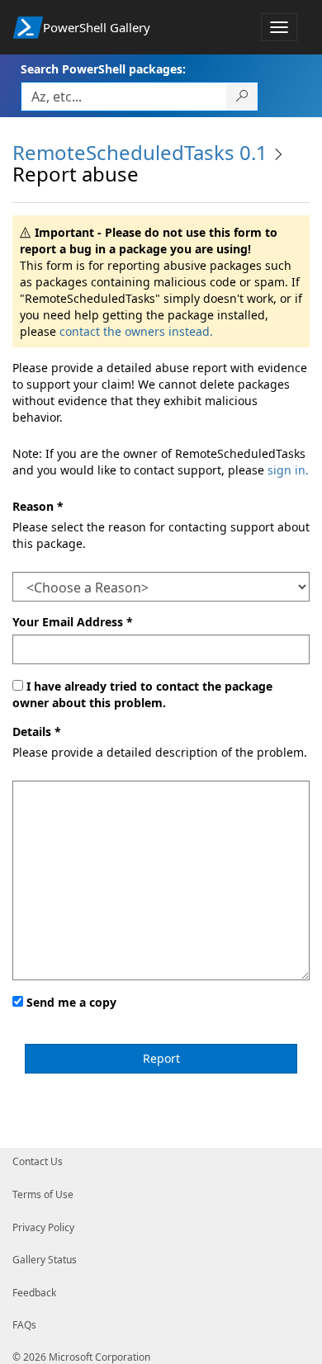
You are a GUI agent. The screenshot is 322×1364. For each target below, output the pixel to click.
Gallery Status (44, 1260)
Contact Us (37, 1161)
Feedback (34, 1293)
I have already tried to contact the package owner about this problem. (142, 694)
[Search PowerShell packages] (242, 96)
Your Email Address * (72, 622)
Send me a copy (71, 1002)
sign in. (288, 470)
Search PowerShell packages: (103, 69)
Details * (36, 731)
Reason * (38, 506)
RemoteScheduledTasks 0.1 (140, 152)
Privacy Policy (43, 1227)
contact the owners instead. (136, 331)
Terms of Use (42, 1194)
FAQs (24, 1325)
